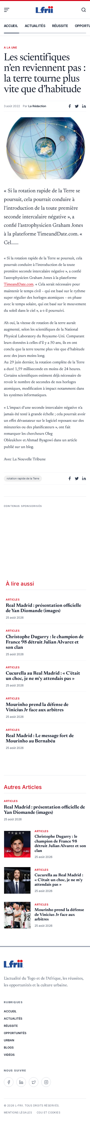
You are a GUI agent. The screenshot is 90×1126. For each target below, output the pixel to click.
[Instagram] (46, 1082)
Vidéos (9, 1055)
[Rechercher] (81, 10)
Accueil (11, 26)
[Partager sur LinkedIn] (84, 106)
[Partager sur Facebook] (69, 106)
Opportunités (15, 1033)
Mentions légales (18, 1112)
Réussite (60, 26)
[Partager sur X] (77, 106)
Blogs (9, 1047)
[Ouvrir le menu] (8, 10)
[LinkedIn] (21, 1082)
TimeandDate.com (18, 284)
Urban (9, 1040)
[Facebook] (8, 1082)
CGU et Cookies (48, 1112)
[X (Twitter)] (33, 1082)
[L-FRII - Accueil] (45, 10)
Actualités (35, 26)
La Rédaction (37, 106)
